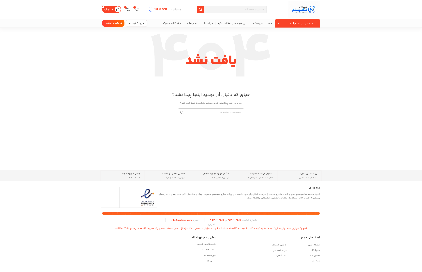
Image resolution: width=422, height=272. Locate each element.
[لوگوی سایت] (304, 9)
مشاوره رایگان (113, 23)
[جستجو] (182, 112)
